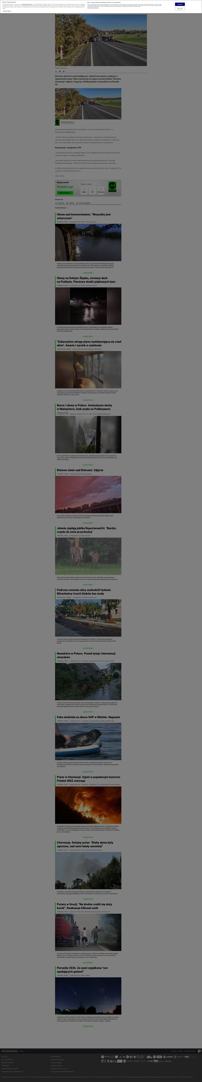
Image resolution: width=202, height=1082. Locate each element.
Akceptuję (179, 4)
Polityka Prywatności (7, 10)
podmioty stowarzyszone (27, 4)
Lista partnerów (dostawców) (93, 7)
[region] (101, 6)
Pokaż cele (180, 8)
